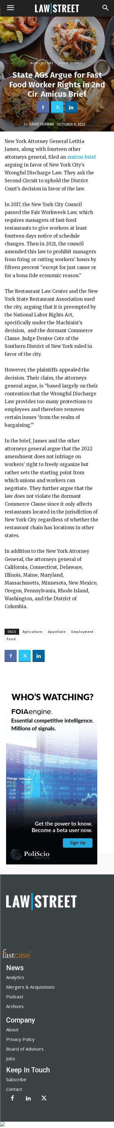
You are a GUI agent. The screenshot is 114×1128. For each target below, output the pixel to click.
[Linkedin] (71, 107)
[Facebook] (43, 107)
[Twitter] (57, 107)
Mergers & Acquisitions (30, 987)
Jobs (10, 1058)
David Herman (41, 124)
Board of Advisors (25, 1049)
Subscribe (16, 1079)
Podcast (14, 996)
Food (11, 639)
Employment (82, 632)
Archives (15, 1006)
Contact (14, 1089)
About (12, 1029)
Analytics (15, 977)
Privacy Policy (20, 1039)
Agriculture (42, 63)
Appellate (57, 632)
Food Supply (70, 63)
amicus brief (81, 157)
